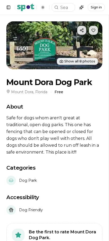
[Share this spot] (82, 30)
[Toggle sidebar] (8, 7)
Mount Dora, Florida (29, 92)
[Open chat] (81, 7)
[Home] (25, 7)
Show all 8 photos (79, 61)
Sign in (96, 7)
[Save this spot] (93, 30)
